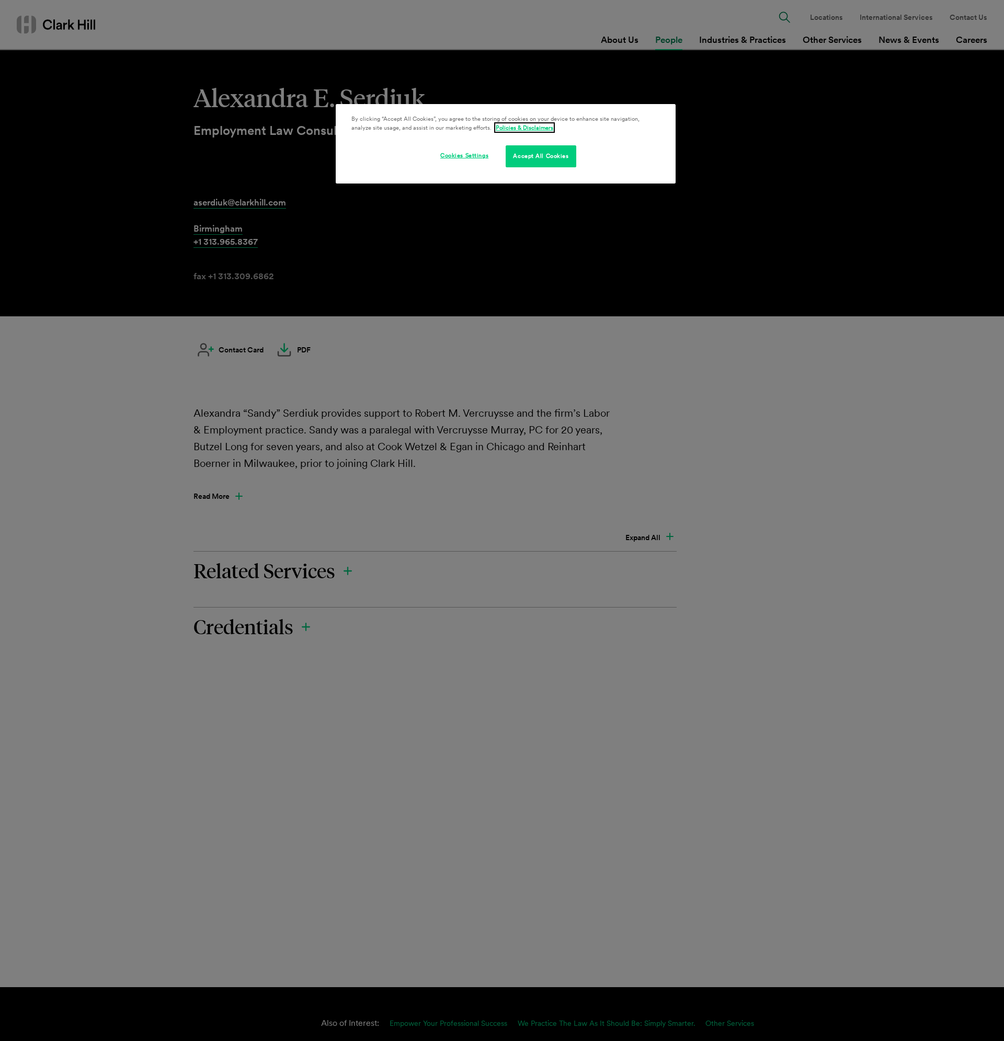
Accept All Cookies (540, 155)
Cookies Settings (464, 155)
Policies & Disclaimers (524, 127)
